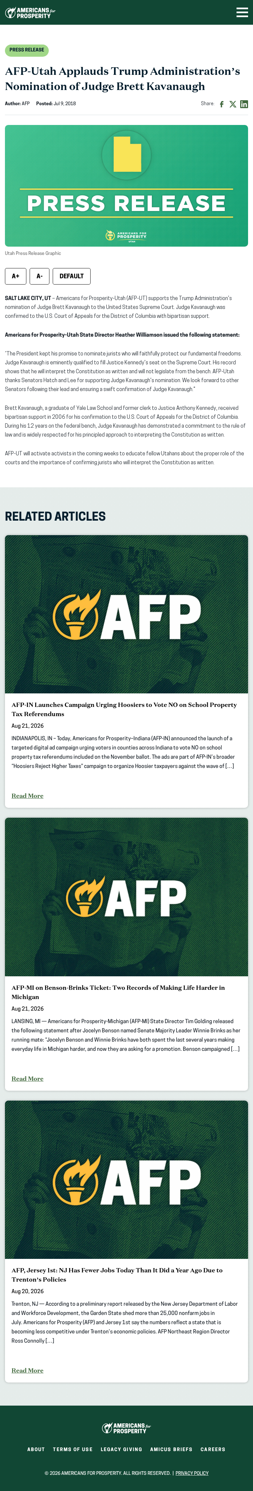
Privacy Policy (192, 1473)
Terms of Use (73, 1449)
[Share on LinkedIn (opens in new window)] (244, 104)
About (36, 1449)
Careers (213, 1452)
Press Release (27, 50)
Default (72, 277)
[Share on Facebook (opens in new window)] (222, 104)
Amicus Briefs (171, 1452)
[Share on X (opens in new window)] (233, 104)
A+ (15, 277)
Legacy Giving (121, 1449)
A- (39, 277)
